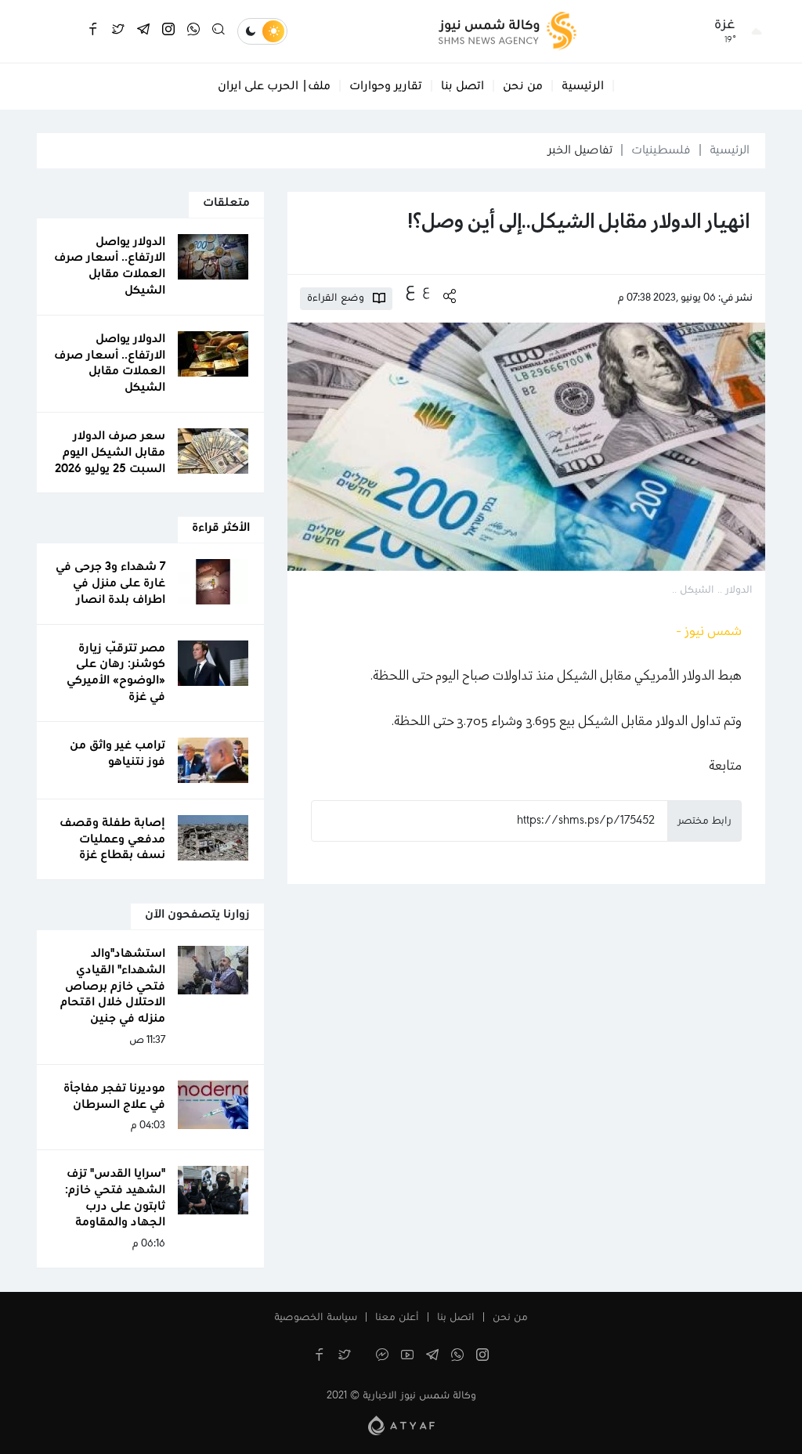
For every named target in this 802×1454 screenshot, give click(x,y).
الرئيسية (583, 86)
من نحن (523, 86)
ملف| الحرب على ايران (274, 86)
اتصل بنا (462, 86)
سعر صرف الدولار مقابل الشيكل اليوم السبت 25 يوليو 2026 (110, 452)
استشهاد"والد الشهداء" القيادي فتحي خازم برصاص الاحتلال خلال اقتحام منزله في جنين (112, 986)
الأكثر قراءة (221, 527)
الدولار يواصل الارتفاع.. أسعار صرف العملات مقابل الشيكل (109, 266)
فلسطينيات (661, 150)
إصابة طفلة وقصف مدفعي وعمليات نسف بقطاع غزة (112, 839)
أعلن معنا (397, 1317)
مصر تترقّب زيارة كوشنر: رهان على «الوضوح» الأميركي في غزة (116, 672)
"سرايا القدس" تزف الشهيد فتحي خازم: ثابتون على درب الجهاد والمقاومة (115, 1198)
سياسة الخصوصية (315, 1317)
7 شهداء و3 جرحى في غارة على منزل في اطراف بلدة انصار (110, 583)
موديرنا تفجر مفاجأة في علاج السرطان (114, 1096)
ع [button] (426, 290)
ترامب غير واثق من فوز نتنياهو (117, 753)
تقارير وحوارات (385, 86)
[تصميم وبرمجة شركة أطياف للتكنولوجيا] (401, 1425)
